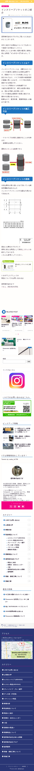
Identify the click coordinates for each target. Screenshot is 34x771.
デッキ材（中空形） (18, 545)
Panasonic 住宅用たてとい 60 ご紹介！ (17, 601)
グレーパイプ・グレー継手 (18, 542)
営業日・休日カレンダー (19, 564)
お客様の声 (17, 525)
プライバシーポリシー (13, 766)
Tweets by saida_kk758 (9, 459)
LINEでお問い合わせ (17, 520)
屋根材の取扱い (19, 549)
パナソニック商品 (19, 547)
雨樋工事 (17, 581)
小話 (19, 567)
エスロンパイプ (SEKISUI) (18, 538)
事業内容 (17, 530)
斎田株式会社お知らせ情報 (19, 569)
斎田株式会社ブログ (17, 559)
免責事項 (24, 766)
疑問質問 (19, 572)
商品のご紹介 (5, 6)
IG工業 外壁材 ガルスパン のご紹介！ (17, 594)
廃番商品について (17, 554)
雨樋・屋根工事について (17, 576)
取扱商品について (17, 534)
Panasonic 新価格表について (15, 616)
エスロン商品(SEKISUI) (19, 540)
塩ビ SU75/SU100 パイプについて (16, 606)
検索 (4, 358)
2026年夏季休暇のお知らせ (14, 611)
